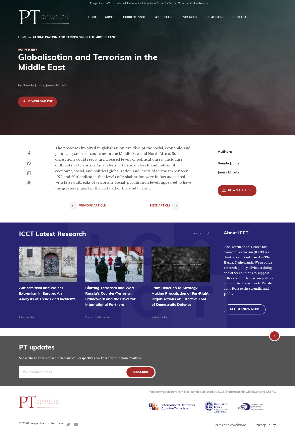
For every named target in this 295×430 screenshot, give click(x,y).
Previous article (92, 205)
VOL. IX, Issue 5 (27, 50)
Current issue (134, 17)
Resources (188, 17)
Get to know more (244, 309)
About (110, 17)
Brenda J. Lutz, (34, 85)
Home (92, 17)
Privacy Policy (265, 425)
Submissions (214, 17)
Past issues (163, 17)
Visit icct (199, 234)
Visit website (197, 3)
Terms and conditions (229, 425)
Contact (239, 17)
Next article (160, 205)
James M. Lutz (56, 85)
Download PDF (40, 101)
